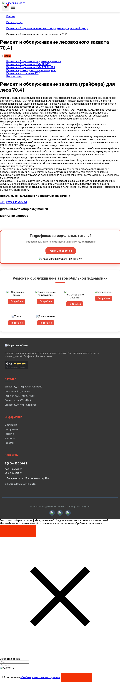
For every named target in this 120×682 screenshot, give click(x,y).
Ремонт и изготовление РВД (23, 73)
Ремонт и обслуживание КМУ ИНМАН (28, 64)
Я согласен (18, 529)
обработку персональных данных (40, 677)
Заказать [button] (76, 677)
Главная (10, 16)
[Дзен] (68, 513)
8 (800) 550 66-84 (16, 463)
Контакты (10, 438)
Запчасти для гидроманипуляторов (23, 386)
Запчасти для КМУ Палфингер (20, 405)
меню (7, 56)
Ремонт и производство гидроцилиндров (31, 70)
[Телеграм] (60, 513)
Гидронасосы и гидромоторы (20, 395)
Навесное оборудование (17, 391)
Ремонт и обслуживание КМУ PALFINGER (30, 67)
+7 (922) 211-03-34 (13, 202)
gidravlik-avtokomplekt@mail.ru (20, 484)
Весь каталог (14, 76)
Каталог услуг (14, 22)
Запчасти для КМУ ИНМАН (18, 400)
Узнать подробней (60, 250)
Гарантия (9, 434)
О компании (11, 425)
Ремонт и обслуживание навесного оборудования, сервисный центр (47, 28)
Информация (11, 429)
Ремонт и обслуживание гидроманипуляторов (33, 61)
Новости (9, 443)
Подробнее (16, 301)
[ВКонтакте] (52, 513)
